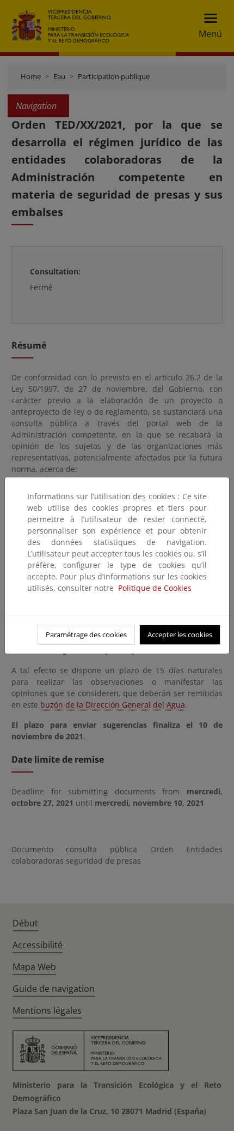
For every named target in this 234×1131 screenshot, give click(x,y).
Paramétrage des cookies (86, 634)
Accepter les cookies (179, 634)
